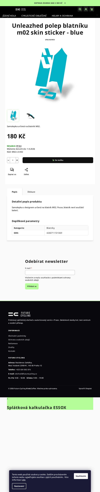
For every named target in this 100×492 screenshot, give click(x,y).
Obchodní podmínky (17, 336)
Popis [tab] (13, 191)
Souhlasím (80, 476)
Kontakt (11, 351)
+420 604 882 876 (23, 369)
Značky (11, 347)
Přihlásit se (31, 286)
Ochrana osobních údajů (19, 339)
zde (23, 480)
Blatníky (50, 228)
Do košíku (58, 160)
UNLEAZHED (49, 40)
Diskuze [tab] (30, 191)
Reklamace (13, 343)
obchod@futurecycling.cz (26, 374)
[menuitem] (9, 15)
